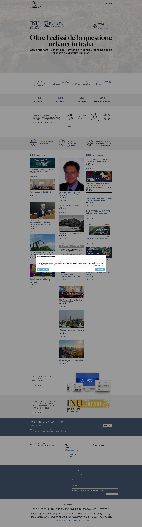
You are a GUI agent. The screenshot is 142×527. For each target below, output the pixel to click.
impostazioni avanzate (43, 269)
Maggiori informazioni (98, 265)
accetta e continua (100, 269)
